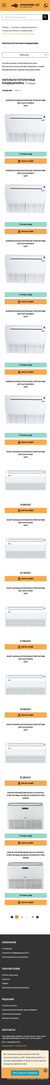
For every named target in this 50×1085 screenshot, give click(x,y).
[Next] (38, 917)
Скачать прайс (27, 161)
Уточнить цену (25, 154)
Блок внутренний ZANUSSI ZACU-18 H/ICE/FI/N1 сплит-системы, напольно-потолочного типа (26, 794)
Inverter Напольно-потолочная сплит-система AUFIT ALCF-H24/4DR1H (25, 172)
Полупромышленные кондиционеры (17, 30)
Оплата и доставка (10, 975)
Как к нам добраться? (11, 1042)
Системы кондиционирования (23, 27)
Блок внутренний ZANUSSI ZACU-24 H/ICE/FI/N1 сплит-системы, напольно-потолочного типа (26, 853)
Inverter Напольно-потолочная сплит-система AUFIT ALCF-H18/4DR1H (25, 101)
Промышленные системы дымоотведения (19, 1010)
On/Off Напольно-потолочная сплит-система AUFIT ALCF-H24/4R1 (26, 521)
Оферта (5, 983)
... (27, 917)
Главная (5, 27)
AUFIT (26, 106)
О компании (7, 949)
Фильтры (24, 55)
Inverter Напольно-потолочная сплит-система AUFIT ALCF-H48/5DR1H (25, 383)
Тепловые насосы (9, 1006)
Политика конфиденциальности (15, 953)
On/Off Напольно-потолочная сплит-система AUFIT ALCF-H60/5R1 (26, 726)
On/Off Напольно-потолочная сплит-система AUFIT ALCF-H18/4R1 (26, 453)
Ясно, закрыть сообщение (25, 1073)
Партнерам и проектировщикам (15, 988)
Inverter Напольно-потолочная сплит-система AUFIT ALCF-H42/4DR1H (25, 312)
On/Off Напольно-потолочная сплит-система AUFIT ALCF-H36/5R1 (26, 589)
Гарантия (6, 979)
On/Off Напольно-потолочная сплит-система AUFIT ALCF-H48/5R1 (26, 657)
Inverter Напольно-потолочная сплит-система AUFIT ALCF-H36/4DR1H (25, 242)
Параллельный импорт (11, 1014)
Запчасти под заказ (10, 1018)
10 (33, 917)
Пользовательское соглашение (15, 957)
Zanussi (26, 798)
